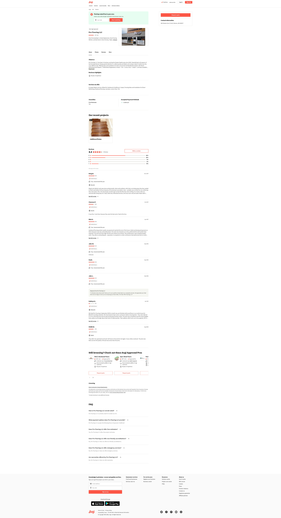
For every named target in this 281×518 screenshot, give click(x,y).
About (90, 52)
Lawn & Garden (102, 5)
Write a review (136, 151)
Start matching (116, 20)
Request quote (100, 373)
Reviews (103, 52)
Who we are (182, 481)
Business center (147, 481)
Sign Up (189, 2)
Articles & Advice (116, 5)
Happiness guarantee (184, 493)
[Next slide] (93, 377)
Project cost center (167, 481)
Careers (181, 484)
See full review (92, 196)
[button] (101, 130)
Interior (91, 5)
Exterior (96, 5)
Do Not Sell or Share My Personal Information (118, 512)
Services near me (130, 481)
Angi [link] (90, 9)
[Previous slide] (89, 377)
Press (180, 486)
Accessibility (102, 512)
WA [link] (93, 9)
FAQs (163, 484)
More (109, 5)
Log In (180, 2)
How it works (182, 479)
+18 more (115, 40)
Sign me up (105, 492)
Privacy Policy (108, 510)
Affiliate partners (183, 495)
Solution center (166, 479)
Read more (91, 69)
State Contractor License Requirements (98, 387)
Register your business (149, 479)
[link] (101, 362)
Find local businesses (131, 479)
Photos (97, 52)
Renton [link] (97, 9)
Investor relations (183, 488)
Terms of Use (101, 510)
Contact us (182, 491)
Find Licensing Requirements (116, 392)
